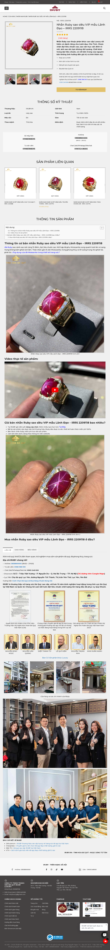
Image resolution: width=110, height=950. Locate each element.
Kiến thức (83, 2)
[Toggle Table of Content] (100, 228)
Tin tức (61, 2)
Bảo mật (45, 906)
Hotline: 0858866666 (22, 869)
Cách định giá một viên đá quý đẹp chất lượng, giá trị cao (33, 850)
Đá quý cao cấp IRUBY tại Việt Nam (27, 848)
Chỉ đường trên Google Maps (91, 574)
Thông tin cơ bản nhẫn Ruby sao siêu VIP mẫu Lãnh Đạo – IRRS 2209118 (35, 230)
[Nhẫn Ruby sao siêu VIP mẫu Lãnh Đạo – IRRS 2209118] (10, 79)
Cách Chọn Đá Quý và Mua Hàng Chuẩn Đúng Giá (32, 581)
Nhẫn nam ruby (22, 16)
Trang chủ (34, 903)
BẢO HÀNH (32, 550)
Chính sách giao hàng (12, 909)
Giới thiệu (45, 903)
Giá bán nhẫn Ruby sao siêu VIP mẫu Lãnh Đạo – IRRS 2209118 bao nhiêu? (33, 235)
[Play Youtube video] (55, 390)
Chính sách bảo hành (12, 919)
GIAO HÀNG (19, 550)
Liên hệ (33, 913)
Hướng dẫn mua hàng (12, 922)
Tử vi (32, 916)
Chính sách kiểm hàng (12, 913)
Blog (94, 2)
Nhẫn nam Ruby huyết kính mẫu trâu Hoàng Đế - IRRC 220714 (52, 203)
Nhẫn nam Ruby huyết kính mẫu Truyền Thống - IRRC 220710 (19, 203)
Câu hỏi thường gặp (11, 925)
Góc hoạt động (36, 906)
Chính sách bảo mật (11, 903)
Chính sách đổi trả (11, 916)
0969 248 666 (63, 82)
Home (5, 16)
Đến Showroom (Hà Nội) (13, 928)
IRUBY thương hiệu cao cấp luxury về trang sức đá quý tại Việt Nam (43, 844)
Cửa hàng (11, 16)
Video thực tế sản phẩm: (19, 233)
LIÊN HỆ (8, 550)
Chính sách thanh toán (12, 906)
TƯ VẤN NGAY (81, 90)
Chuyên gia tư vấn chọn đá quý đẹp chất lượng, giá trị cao (38, 846)
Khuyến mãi (35, 909)
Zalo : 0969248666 (90, 869)
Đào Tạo (72, 2)
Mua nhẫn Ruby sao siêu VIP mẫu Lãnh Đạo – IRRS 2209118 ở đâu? (31, 237)
